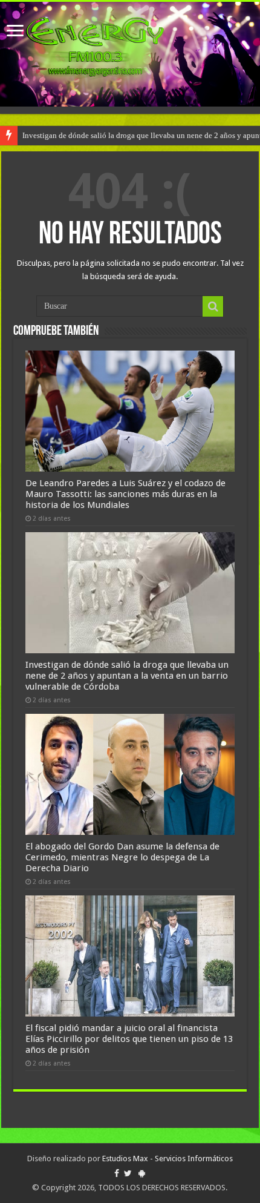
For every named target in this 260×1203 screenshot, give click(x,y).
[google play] (141, 1173)
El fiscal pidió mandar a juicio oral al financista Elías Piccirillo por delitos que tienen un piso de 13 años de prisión (129, 1039)
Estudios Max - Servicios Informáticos (167, 1158)
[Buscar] (213, 306)
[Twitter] (128, 1173)
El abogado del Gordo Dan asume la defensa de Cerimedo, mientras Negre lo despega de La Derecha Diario (122, 857)
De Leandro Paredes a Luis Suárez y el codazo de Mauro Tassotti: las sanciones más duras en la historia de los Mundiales (125, 494)
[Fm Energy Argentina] (130, 54)
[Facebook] (116, 1173)
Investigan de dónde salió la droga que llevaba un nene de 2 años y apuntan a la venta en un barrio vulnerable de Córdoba (127, 675)
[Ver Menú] (15, 32)
